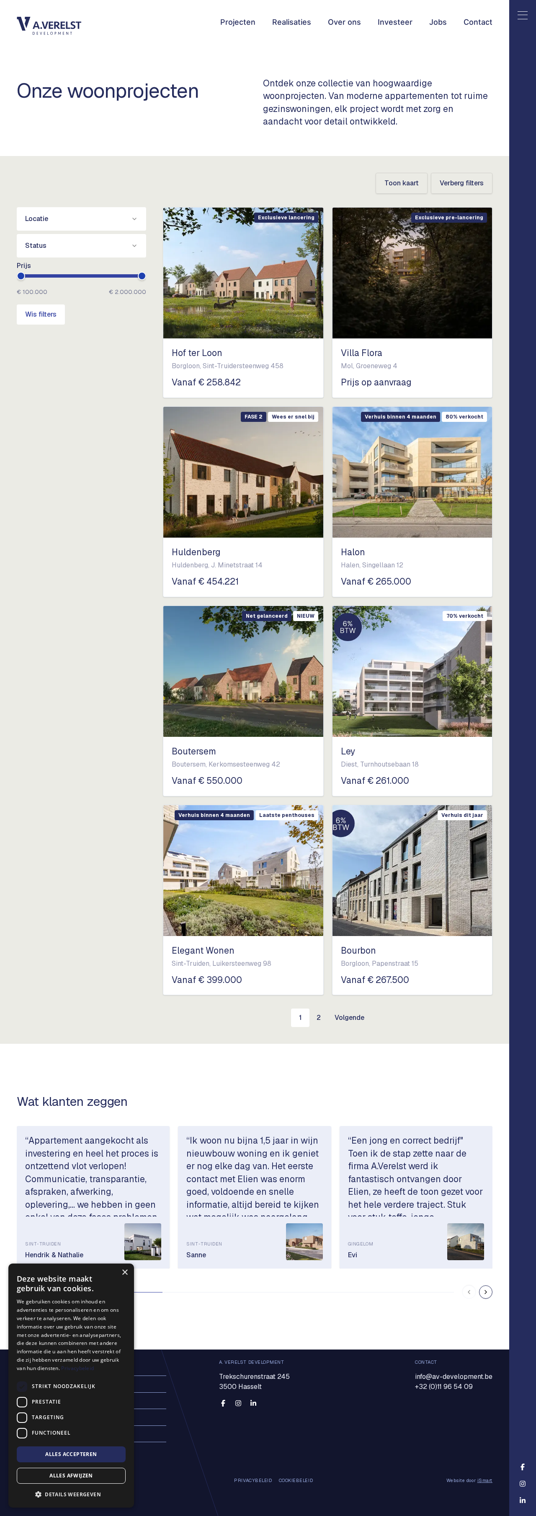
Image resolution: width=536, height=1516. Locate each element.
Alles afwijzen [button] (71, 1475)
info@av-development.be (453, 1376)
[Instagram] (238, 1404)
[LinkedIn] (253, 1404)
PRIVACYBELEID (253, 1480)
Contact (478, 22)
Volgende (349, 1017)
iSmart (484, 1480)
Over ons (344, 22)
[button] (71, 1494)
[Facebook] (223, 1404)
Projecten (237, 22)
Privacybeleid (77, 1368)
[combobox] (81, 219)
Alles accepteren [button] (71, 1454)
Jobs (438, 22)
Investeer (395, 22)
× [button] (124, 1272)
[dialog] (71, 1386)
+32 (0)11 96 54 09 (444, 1386)
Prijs (24, 265)
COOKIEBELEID (296, 1480)
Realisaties (291, 22)
